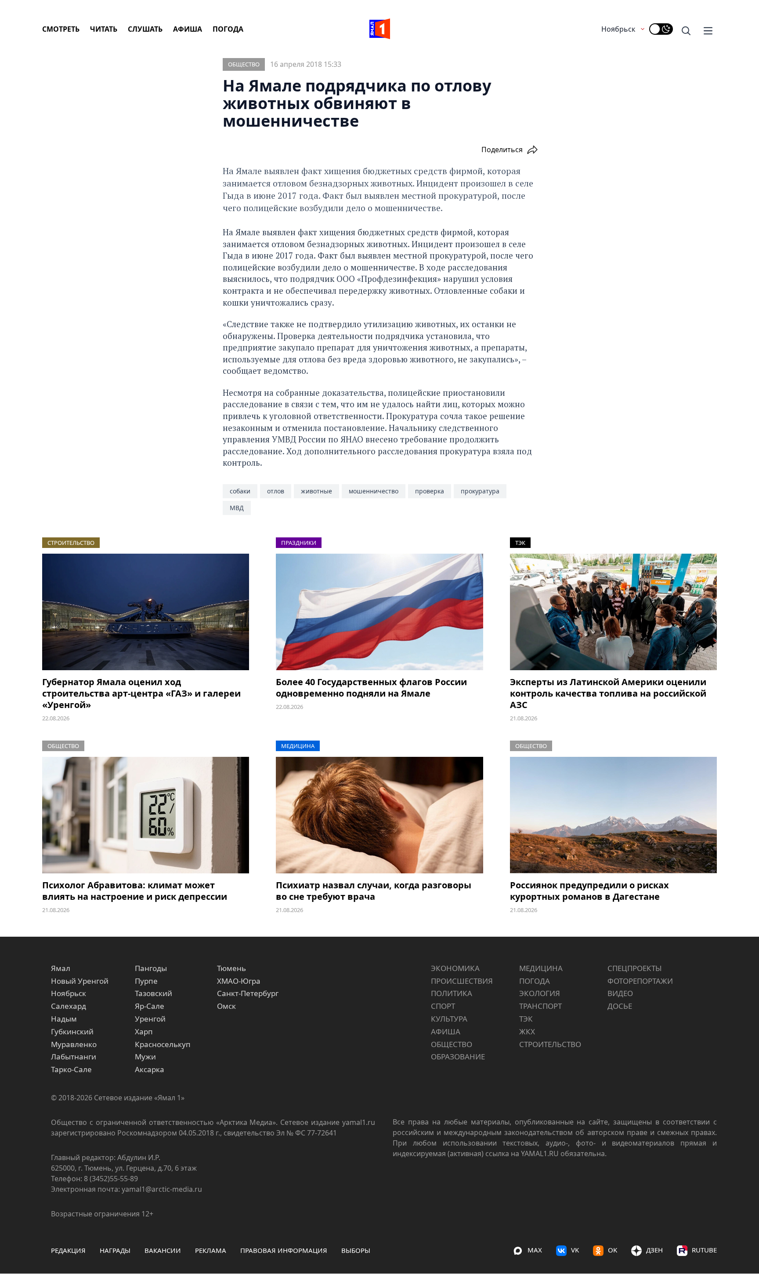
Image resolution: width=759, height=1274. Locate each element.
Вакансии (163, 1250)
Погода (228, 29)
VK (575, 1249)
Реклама (210, 1250)
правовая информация (283, 1250)
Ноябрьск (618, 29)
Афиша (187, 29)
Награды (115, 1250)
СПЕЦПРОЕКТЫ (634, 968)
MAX (535, 1249)
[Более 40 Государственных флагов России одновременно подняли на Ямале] (379, 612)
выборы (355, 1250)
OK (612, 1249)
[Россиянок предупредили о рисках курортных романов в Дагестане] (613, 815)
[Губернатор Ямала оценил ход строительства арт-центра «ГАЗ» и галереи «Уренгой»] (145, 612)
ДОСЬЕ (619, 1006)
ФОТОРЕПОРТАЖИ (640, 981)
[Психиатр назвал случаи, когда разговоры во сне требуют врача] (379, 815)
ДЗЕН (654, 1249)
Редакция (68, 1250)
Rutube (704, 1249)
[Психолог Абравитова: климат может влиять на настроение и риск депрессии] (145, 815)
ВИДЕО (620, 993)
